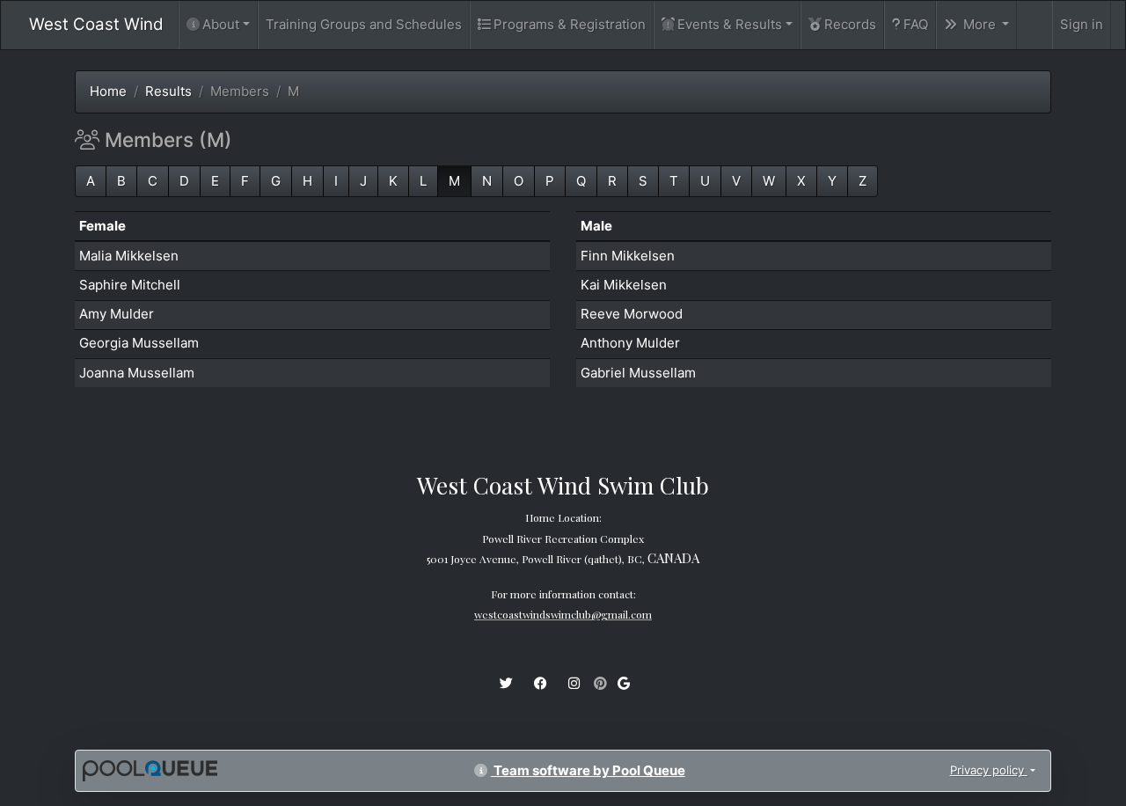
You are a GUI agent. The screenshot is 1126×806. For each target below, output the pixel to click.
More (979, 24)
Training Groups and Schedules (364, 24)
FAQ (915, 24)
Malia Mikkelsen (129, 255)
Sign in (1081, 24)
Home (108, 91)
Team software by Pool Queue (588, 770)
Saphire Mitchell (129, 284)
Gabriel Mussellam (638, 372)
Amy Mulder (116, 313)
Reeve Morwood (632, 313)
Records (850, 24)
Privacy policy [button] (988, 770)
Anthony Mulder (630, 342)
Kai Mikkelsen (624, 284)
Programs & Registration (570, 24)
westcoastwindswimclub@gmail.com (563, 614)
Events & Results (729, 24)
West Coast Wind (96, 24)
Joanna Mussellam (136, 372)
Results (168, 91)
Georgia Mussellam (139, 342)
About (220, 24)
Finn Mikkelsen (628, 255)
